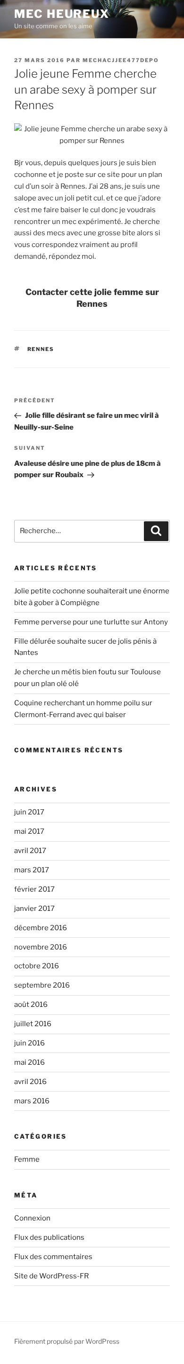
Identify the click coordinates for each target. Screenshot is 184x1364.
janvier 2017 (34, 908)
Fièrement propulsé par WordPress (66, 1341)
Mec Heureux (61, 14)
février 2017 (34, 889)
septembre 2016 (42, 985)
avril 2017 (30, 850)
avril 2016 (30, 1081)
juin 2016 (29, 1043)
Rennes (41, 349)
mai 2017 (29, 831)
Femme (27, 1159)
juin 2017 (29, 812)
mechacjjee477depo (121, 60)
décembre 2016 (40, 928)
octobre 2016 (36, 966)
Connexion (32, 1218)
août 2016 (31, 1004)
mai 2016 (29, 1062)
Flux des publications (49, 1237)
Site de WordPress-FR (51, 1276)
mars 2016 (32, 1101)
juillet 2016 (32, 1024)
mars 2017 (31, 870)
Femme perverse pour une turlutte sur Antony (91, 622)
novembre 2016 (40, 947)
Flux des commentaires (53, 1256)
